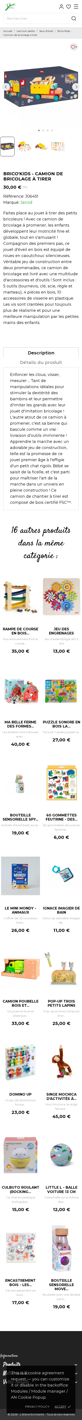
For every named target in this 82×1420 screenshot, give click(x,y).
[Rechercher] (74, 18)
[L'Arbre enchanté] (18, 7)
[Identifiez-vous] (61, 6)
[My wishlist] (68, 7)
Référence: (13, 196)
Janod (26, 202)
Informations (9, 1355)
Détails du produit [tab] (41, 362)
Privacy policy (37, 1406)
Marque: (11, 202)
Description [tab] (41, 352)
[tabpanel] (41, 87)
